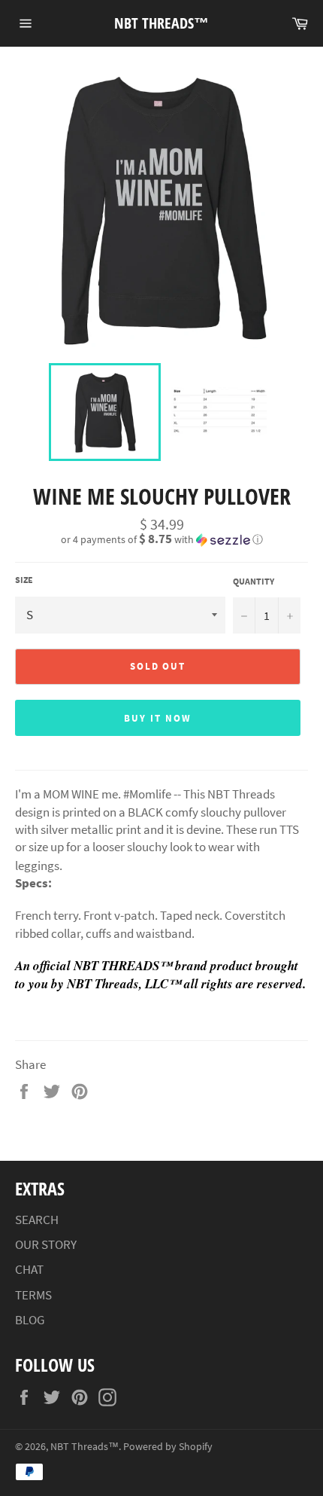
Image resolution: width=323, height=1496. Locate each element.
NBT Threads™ (161, 23)
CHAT (29, 1269)
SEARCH (37, 1219)
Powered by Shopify (168, 1446)
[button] (161, 539)
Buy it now (158, 718)
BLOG (29, 1319)
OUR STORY (46, 1244)
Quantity (253, 581)
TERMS (33, 1295)
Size (24, 579)
